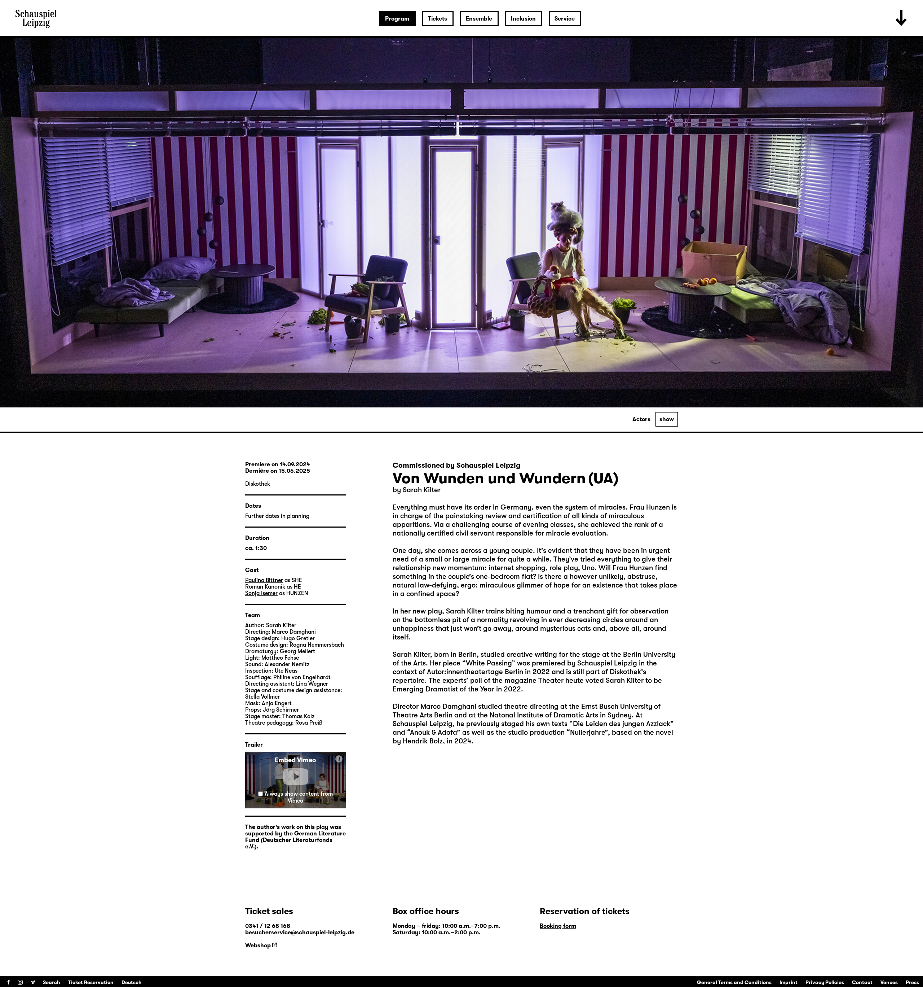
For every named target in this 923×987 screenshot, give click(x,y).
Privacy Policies (824, 982)
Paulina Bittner (264, 580)
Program (397, 19)
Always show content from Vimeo (299, 797)
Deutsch (132, 982)
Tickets (437, 19)
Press (912, 982)
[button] (295, 776)
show (666, 419)
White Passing (489, 663)
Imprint (789, 982)
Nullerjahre (587, 732)
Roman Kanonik (265, 587)
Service (565, 19)
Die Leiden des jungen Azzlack (621, 724)
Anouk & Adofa (433, 732)
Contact (862, 982)
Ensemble (479, 19)
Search (51, 982)
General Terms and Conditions (734, 982)
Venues (889, 982)
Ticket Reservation (91, 982)
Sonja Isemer (261, 593)
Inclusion (523, 19)
